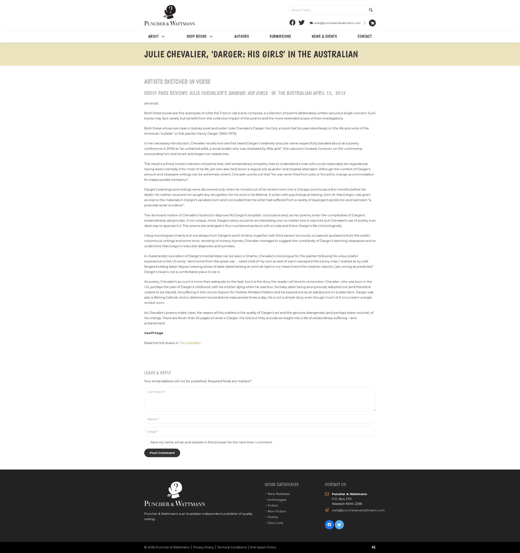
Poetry (273, 517)
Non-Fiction (277, 511)
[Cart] (372, 22)
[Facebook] (292, 22)
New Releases (279, 494)
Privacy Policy (203, 547)
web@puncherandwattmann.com (358, 510)
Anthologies (277, 500)
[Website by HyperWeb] (374, 547)
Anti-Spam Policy (263, 547)
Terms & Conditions (232, 547)
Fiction (273, 505)
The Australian (190, 343)
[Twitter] (301, 22)
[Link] (169, 15)
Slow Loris (275, 523)
